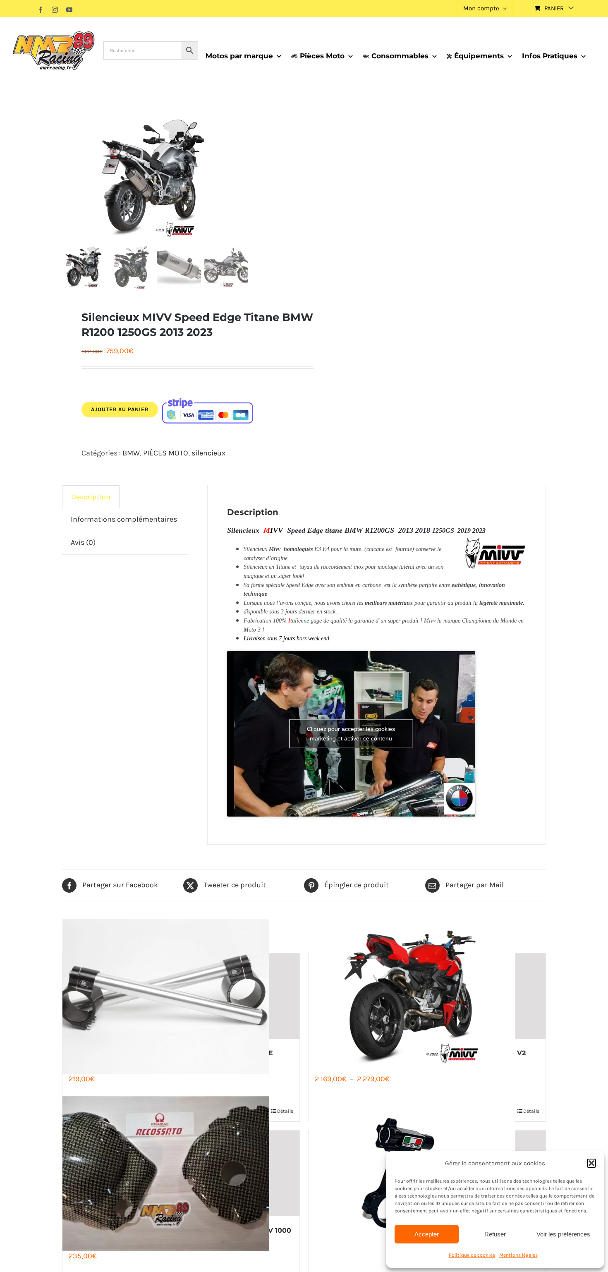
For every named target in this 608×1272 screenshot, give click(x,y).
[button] (591, 1163)
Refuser (495, 1234)
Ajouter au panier (119, 409)
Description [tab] (90, 496)
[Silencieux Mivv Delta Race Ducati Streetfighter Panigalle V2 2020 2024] (427, 996)
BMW (131, 453)
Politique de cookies (472, 1255)
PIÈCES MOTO (165, 453)
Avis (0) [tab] (83, 542)
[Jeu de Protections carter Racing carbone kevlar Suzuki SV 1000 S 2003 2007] (180, 1173)
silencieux (208, 453)
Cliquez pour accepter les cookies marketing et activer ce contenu (351, 734)
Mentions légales (518, 1255)
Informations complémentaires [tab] (124, 519)
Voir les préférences (563, 1234)
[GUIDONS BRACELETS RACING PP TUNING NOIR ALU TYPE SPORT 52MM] (180, 996)
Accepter (426, 1234)
